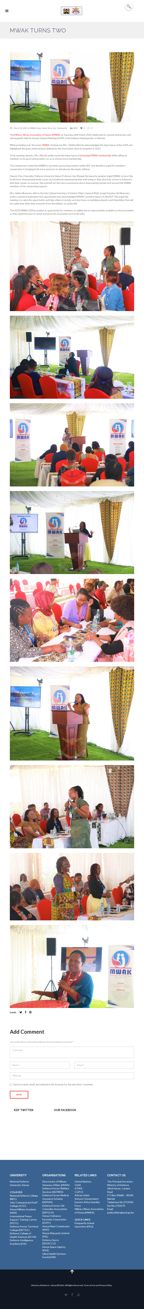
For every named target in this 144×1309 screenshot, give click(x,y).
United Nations (83, 1181)
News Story (47, 128)
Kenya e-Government (87, 1198)
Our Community (60, 128)
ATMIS (78, 1188)
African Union (82, 1195)
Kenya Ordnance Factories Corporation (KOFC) (54, 1219)
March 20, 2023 (20, 128)
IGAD (78, 1185)
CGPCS (79, 1191)
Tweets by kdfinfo (24, 1118)
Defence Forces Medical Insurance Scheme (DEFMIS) (55, 1199)
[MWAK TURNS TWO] (72, 87)
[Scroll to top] (72, 1271)
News (38, 128)
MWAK (32, 128)
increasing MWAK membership (95, 155)
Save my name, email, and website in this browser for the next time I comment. (53, 1084)
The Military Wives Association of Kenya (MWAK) (35, 134)
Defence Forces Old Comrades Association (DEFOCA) (54, 1209)
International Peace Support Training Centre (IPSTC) (23, 1220)
